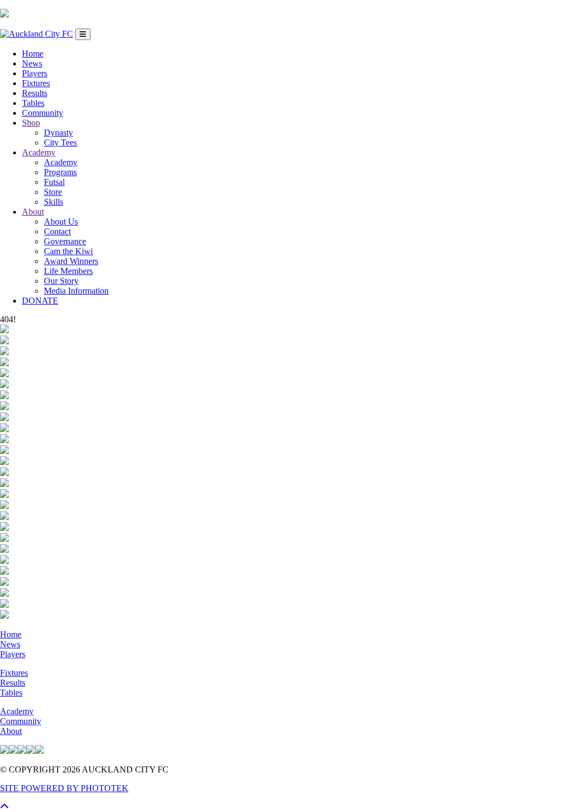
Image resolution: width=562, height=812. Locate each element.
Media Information (76, 290)
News (32, 63)
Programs (60, 172)
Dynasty (58, 132)
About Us (61, 221)
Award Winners (71, 261)
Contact (57, 231)
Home (32, 53)
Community (42, 112)
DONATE (40, 300)
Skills (53, 201)
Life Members (68, 271)
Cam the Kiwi (68, 251)
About (33, 211)
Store (53, 192)
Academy (38, 152)
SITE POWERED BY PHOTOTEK (64, 788)
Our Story (61, 280)
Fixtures (36, 83)
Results (34, 93)
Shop (31, 122)
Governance (65, 241)
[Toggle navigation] (83, 34)
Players (34, 73)
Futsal (54, 182)
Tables (33, 103)
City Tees (60, 142)
